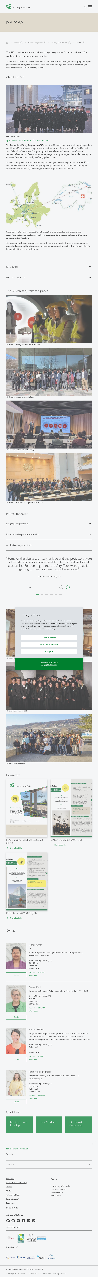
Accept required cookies (49, 644)
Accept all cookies (49, 637)
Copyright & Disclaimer (49, 665)
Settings (48, 651)
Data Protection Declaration (49, 663)
